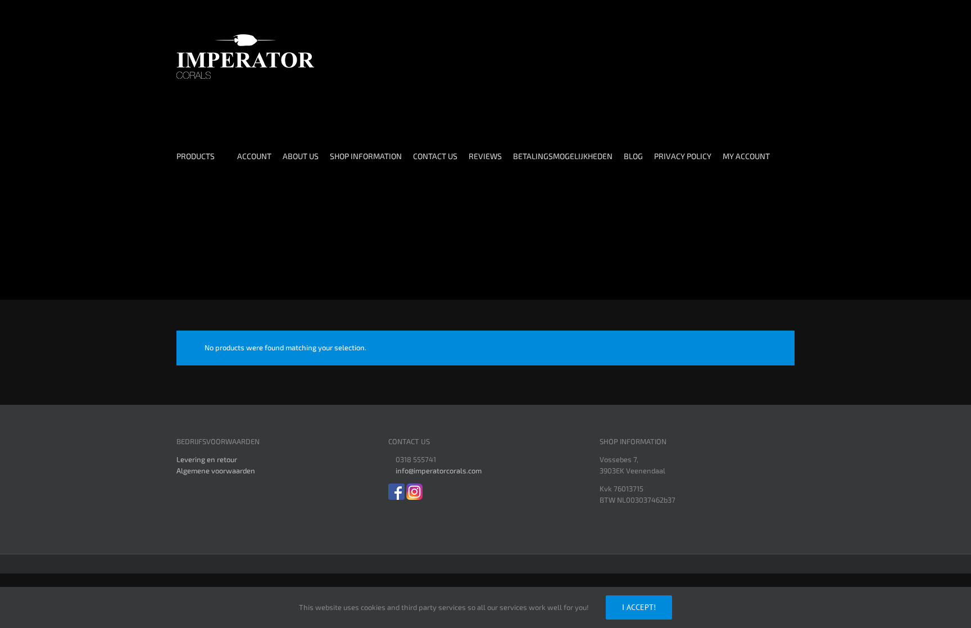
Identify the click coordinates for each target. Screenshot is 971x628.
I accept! (639, 607)
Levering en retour (206, 459)
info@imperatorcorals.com (439, 470)
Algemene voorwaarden (215, 470)
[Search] (201, 252)
